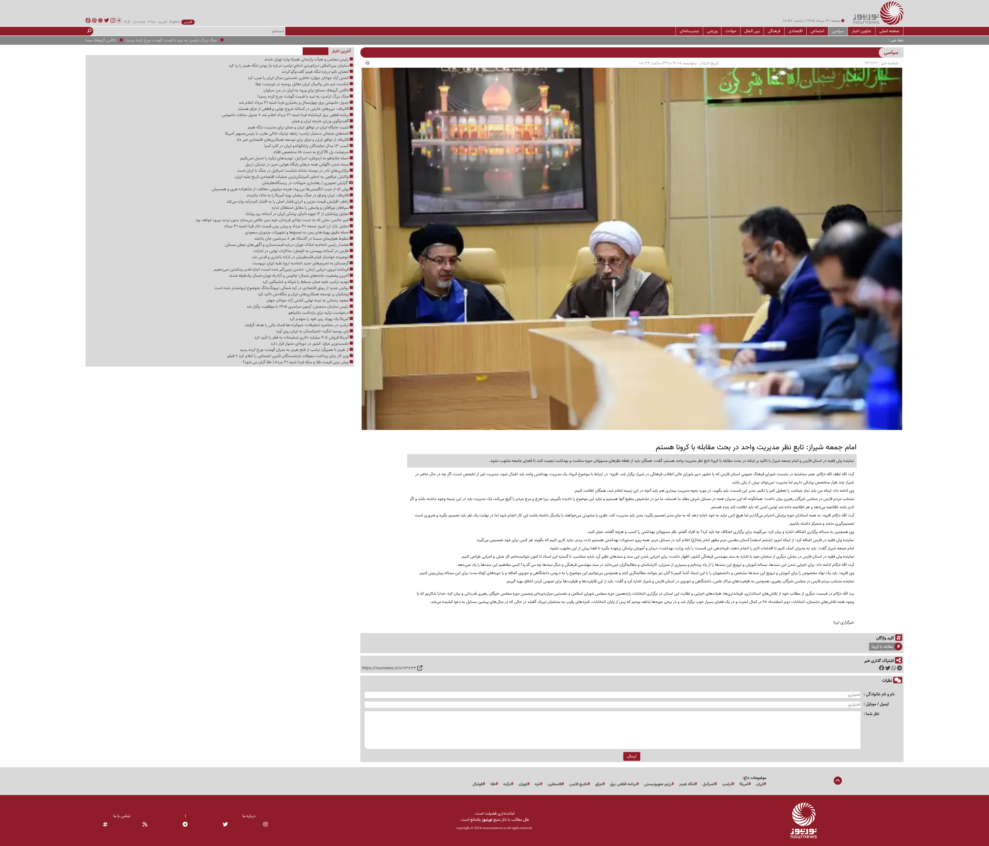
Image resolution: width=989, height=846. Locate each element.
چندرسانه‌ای (689, 31)
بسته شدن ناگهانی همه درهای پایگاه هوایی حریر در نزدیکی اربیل (297, 164)
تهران (523, 784)
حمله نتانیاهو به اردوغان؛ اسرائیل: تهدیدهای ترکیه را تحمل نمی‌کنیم (295, 158)
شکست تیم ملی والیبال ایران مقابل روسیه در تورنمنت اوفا (302, 84)
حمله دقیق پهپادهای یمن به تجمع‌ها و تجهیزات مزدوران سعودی (297, 232)
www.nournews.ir (494, 828)
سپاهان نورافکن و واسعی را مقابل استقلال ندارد (310, 207)
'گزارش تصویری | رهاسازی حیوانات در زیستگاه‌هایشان (305, 183)
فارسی (188, 22)
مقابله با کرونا (882, 646)
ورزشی (712, 31)
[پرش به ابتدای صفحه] (838, 781)
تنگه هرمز (687, 784)
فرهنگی (774, 31)
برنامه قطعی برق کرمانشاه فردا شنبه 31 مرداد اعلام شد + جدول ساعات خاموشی (286, 115)
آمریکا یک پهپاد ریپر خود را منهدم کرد (319, 319)
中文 (127, 22)
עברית (151, 22)
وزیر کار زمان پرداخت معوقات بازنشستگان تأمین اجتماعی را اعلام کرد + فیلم (288, 356)
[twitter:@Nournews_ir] (225, 825)
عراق (598, 784)
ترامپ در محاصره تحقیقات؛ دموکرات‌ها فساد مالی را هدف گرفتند (297, 325)
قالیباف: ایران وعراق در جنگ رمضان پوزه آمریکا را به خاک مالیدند (298, 195)
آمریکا (743, 784)
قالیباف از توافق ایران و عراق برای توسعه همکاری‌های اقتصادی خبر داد (293, 139)
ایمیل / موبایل (877, 704)
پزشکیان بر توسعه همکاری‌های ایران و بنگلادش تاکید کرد (304, 294)
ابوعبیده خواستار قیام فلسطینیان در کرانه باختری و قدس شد (301, 257)
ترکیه (507, 784)
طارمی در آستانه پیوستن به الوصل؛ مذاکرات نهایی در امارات (301, 251)
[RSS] (145, 825)
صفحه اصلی (889, 31)
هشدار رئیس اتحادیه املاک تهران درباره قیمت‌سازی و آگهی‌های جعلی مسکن (287, 244)
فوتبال (478, 784)
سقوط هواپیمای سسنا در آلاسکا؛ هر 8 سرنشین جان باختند (302, 238)
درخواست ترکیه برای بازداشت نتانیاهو (319, 312)
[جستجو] (89, 31)
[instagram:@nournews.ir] (265, 825)
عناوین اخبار (861, 31)
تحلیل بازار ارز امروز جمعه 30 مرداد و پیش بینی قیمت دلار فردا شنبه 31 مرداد (287, 226)
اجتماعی (817, 31)
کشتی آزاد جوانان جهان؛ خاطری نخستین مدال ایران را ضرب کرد (299, 78)
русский (139, 22)
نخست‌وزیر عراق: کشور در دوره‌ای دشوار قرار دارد (310, 343)
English (174, 22)
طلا (493, 784)
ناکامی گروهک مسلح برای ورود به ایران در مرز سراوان (118, 40)
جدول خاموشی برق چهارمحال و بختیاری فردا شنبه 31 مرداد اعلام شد (294, 102)
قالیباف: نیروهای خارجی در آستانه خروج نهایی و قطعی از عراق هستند (294, 109)
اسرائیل (708, 784)
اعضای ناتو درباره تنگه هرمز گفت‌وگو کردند (316, 71)
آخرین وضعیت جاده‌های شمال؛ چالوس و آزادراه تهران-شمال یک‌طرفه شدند (289, 275)
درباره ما (248, 816)
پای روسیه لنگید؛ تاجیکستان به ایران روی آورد (313, 331)
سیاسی (838, 31)
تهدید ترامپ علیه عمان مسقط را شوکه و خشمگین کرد (306, 282)
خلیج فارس (578, 784)
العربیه (162, 22)
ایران (760, 784)
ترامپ (727, 784)
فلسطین (554, 784)
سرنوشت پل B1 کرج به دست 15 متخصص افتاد (311, 152)
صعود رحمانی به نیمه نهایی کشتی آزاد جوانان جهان (308, 300)
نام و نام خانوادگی (880, 694)
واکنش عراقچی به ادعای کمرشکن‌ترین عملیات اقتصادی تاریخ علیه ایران (292, 177)
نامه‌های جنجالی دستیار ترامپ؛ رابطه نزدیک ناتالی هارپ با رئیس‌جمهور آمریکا (287, 133)
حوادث (730, 31)
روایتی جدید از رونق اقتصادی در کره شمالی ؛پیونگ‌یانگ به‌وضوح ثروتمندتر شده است (282, 288)
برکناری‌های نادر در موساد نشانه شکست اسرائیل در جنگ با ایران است (293, 170)
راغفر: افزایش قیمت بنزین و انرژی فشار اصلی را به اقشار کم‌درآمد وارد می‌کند (288, 201)
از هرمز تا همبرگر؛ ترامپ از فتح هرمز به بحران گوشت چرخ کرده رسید (295, 350)
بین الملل (752, 31)
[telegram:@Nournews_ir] (185, 825)
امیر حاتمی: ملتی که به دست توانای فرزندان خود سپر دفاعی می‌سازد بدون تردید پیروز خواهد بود (272, 220)
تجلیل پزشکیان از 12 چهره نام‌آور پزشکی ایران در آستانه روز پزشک (297, 214)
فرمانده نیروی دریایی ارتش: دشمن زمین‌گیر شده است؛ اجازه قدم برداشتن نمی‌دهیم (282, 269)
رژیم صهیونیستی (657, 784)
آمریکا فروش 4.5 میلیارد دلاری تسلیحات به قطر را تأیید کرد (302, 337)
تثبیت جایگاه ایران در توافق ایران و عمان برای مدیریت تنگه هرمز (299, 127)
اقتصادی (795, 31)
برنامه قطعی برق (623, 784)
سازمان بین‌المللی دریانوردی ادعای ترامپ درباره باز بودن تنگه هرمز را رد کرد (289, 65)
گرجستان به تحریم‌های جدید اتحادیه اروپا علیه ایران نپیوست (301, 263)
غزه (537, 784)
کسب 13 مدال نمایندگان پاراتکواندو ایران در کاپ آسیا (307, 146)
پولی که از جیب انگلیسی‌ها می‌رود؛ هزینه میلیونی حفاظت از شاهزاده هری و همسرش (281, 189)
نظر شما (872, 714)
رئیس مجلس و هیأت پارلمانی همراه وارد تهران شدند (307, 59)
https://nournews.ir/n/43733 (389, 668)
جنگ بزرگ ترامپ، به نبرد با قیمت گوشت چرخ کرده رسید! (216, 40)
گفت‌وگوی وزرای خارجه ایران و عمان (321, 121)
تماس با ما (121, 816)
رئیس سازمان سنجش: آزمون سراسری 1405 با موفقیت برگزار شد (298, 306)
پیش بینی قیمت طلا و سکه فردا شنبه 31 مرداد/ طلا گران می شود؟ (296, 362)
